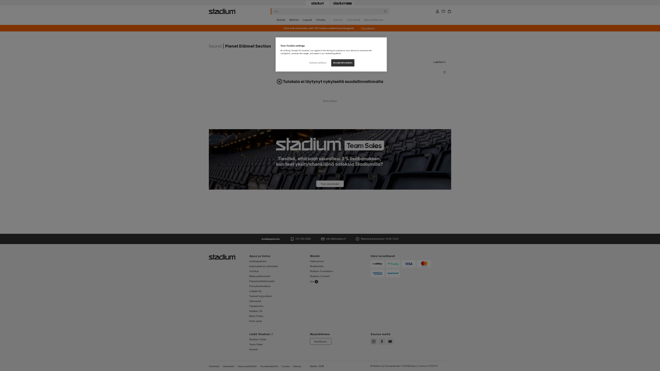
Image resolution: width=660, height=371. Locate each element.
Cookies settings (317, 62)
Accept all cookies (342, 62)
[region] (331, 54)
